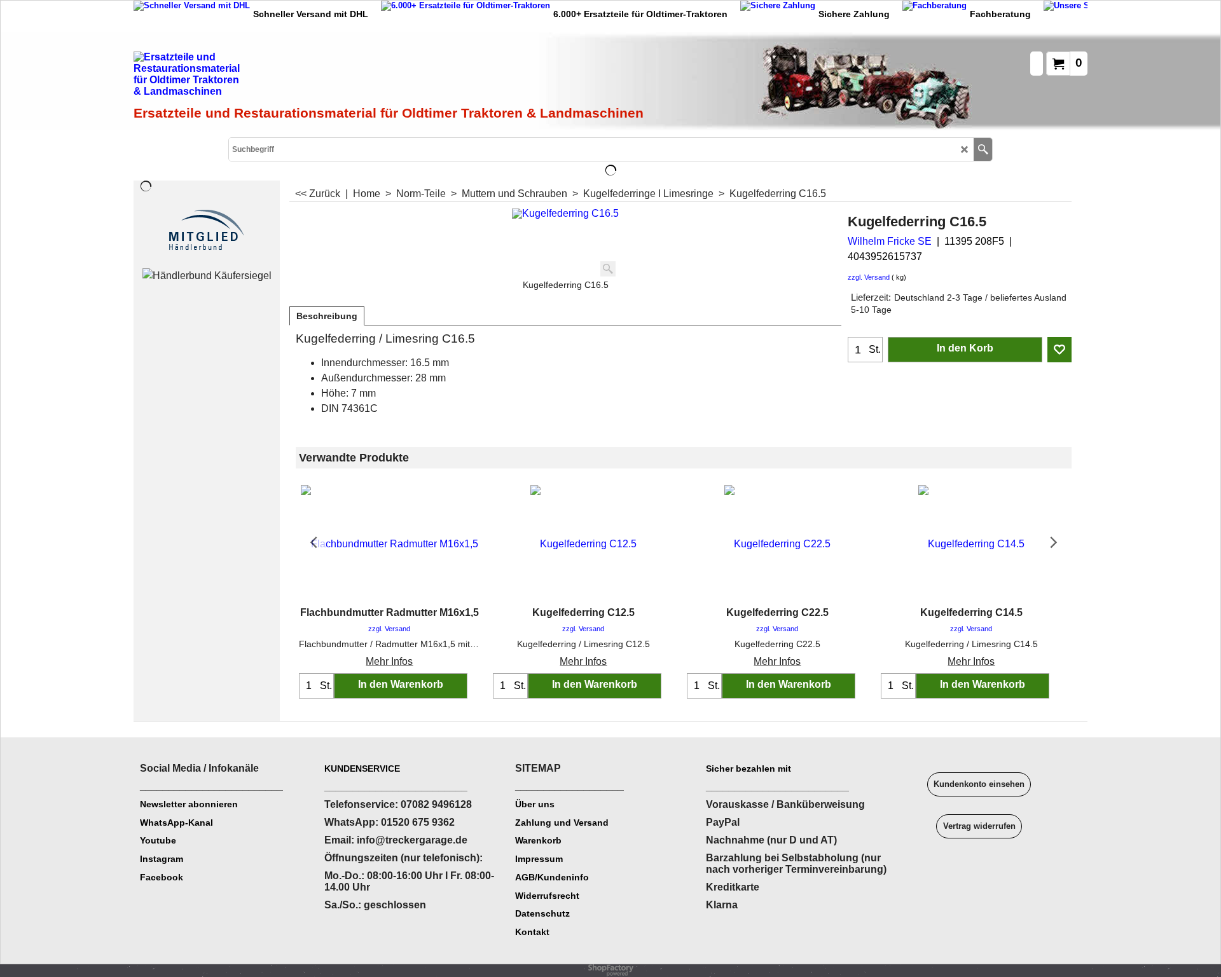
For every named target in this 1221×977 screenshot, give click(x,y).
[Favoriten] (1059, 350)
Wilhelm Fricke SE (890, 241)
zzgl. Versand (869, 277)
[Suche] (983, 149)
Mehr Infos (389, 661)
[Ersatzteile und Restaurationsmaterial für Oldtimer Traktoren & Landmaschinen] (277, 76)
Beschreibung (326, 316)
